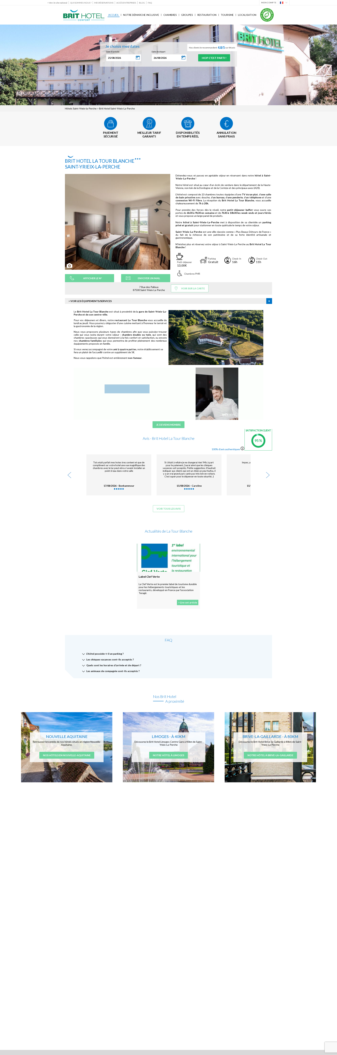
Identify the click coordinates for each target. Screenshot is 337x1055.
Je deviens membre (168, 424)
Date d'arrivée (112, 51)
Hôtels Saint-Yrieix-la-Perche (81, 108)
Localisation (247, 14)
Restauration (206, 14)
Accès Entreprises (126, 2)
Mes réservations (103, 2)
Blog (142, 2)
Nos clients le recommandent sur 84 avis (212, 47)
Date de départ (158, 51)
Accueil (113, 14)
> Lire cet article (187, 602)
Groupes (187, 14)
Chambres (170, 14)
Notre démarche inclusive (141, 14)
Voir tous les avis (169, 508)
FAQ (150, 2)
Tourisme (227, 14)
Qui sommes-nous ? (80, 2)
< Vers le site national (57, 2)
